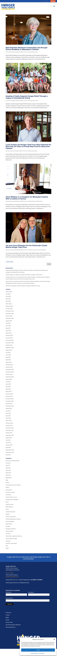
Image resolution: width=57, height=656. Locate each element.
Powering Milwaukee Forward (13, 519)
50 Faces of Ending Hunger (29, 51)
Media (7, 617)
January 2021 (9, 445)
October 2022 (9, 403)
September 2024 (10, 347)
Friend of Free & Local (11, 497)
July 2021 (8, 440)
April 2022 (8, 418)
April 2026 (8, 301)
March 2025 (9, 333)
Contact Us (8, 612)
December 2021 (10, 428)
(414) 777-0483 (9, 573)
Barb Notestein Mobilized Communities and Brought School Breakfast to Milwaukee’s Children (26, 48)
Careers (8, 615)
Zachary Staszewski (11, 51)
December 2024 (10, 340)
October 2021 (9, 432)
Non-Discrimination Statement (13, 624)
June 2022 (8, 413)
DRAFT (8, 487)
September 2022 (10, 406)
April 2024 (8, 359)
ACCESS (38, 201)
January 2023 (9, 396)
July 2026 (8, 294)
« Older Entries (9, 261)
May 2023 (8, 386)
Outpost (8, 514)
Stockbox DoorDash (11, 528)
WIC (7, 545)
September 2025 (10, 318)
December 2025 (10, 311)
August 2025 (9, 320)
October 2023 (9, 374)
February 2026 (9, 306)
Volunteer (8, 541)
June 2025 (8, 325)
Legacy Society (9, 504)
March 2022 (9, 420)
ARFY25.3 (8, 472)
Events (7, 619)
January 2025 (9, 338)
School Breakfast (42, 249)
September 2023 (10, 376)
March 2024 (9, 362)
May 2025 (8, 328)
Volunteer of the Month (11, 543)
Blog (37, 51)
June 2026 (8, 296)
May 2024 (8, 357)
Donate (53, 1)
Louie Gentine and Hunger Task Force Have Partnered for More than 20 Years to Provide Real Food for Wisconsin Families (28, 146)
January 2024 (9, 367)
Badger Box (9, 477)
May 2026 (8, 299)
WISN (7, 548)
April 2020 (8, 447)
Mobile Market (9, 506)
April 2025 (8, 330)
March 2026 (9, 303)
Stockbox (8, 526)
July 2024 (8, 352)
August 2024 (9, 350)
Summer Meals (9, 531)
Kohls (7, 502)
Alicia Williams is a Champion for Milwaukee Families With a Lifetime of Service (27, 198)
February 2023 (9, 393)
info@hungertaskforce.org (12, 576)
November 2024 (10, 342)
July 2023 (8, 381)
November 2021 (10, 430)
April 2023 (8, 389)
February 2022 (9, 423)
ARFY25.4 (8, 475)
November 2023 (10, 372)
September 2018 (10, 452)
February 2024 (9, 364)
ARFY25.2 (8, 470)
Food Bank (8, 494)
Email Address (10, 598)
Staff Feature (9, 524)
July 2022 (8, 411)
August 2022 (9, 408)
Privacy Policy (41, 653)
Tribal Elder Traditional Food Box (14, 536)
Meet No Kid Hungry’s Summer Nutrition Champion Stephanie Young (23, 285)
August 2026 (9, 291)
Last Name (31, 592)
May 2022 (8, 415)
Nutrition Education (10, 511)
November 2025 (10, 313)
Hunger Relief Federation (12, 499)
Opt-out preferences (34, 653)
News (7, 509)
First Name (9, 592)
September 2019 (10, 449)
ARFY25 (8, 465)
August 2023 (9, 379)
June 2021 (8, 442)
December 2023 (10, 369)
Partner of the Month (11, 516)
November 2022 (10, 401)
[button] (54, 639)
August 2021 (9, 437)
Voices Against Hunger (11, 538)
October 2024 (9, 345)
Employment (9, 489)
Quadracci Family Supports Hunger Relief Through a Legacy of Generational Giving (27, 97)
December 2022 (10, 398)
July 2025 (8, 323)
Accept (38, 650)
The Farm (8, 533)
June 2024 (8, 355)
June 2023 (8, 384)
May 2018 (8, 454)
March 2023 (9, 391)
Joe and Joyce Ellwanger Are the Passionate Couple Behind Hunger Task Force (26, 246)
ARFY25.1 (8, 468)
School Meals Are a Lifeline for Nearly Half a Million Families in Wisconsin (24, 274)
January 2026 (9, 308)
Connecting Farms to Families (13, 485)
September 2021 (10, 435)
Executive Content (10, 492)
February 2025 (9, 335)
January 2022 (9, 425)
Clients (7, 482)
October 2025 (9, 316)
